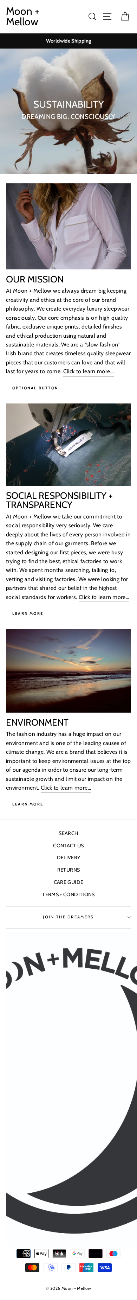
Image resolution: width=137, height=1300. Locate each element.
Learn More (27, 613)
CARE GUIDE (69, 882)
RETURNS (68, 870)
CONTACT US (68, 845)
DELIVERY (68, 857)
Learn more (27, 804)
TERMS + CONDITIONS (68, 894)
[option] (68, 41)
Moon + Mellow (22, 16)
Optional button (35, 387)
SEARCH (68, 833)
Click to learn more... (88, 371)
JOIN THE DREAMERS (68, 917)
